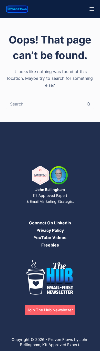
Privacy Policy (50, 230)
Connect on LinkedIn (50, 223)
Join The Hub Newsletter (50, 310)
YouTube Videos (50, 237)
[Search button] (89, 104)
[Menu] (91, 9)
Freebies (50, 245)
